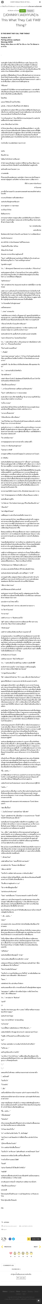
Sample (24, 1291)
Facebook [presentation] (16, 1269)
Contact (18, 1294)
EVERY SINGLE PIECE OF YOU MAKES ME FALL (25, 2)
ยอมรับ (23, 11)
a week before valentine (27, 1226)
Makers (6, 2)
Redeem (30, 1291)
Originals (12, 1291)
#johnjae (6, 1222)
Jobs (24, 1294)
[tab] (8, 1265)
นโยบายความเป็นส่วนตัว (35, 6)
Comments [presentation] (8, 1265)
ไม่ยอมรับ (30, 11)
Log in (22, 1278)
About (36, 1291)
